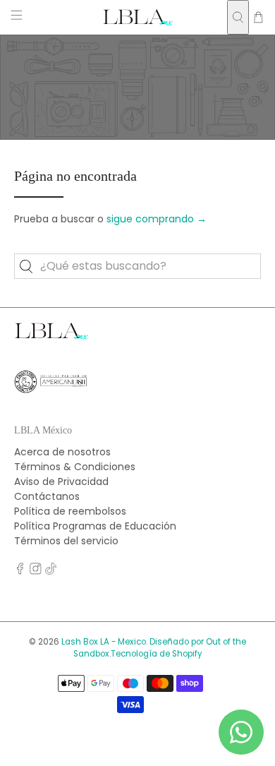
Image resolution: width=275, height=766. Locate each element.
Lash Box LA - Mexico (103, 641)
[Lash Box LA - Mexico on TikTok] (51, 571)
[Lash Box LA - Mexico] (138, 17)
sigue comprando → (156, 219)
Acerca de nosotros (62, 452)
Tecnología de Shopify (156, 653)
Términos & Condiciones (74, 467)
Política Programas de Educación (95, 526)
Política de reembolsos (70, 511)
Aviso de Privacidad (61, 481)
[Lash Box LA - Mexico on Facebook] (20, 571)
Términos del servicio (66, 541)
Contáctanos (47, 496)
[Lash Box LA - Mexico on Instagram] (36, 571)
